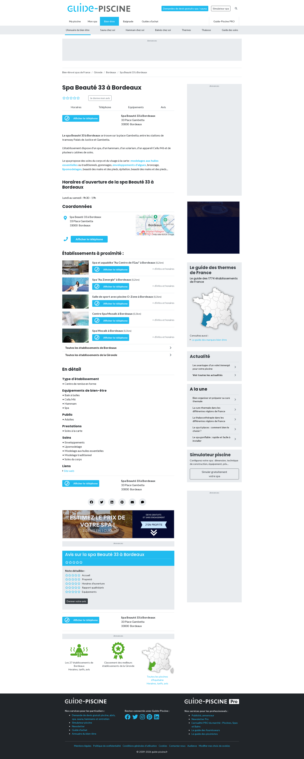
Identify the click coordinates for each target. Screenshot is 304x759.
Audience (192, 745)
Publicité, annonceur (203, 715)
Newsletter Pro (200, 719)
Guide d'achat (79, 729)
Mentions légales (82, 745)
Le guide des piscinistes (205, 733)
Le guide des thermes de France (213, 270)
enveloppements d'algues (129, 164)
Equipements (136, 107)
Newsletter (78, 726)
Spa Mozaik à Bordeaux (111, 330)
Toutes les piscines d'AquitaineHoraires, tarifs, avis (157, 680)
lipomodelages (72, 169)
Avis (163, 107)
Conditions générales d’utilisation (140, 745)
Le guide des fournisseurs (206, 730)
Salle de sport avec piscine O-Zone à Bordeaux (127, 296)
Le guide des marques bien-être (209, 339)
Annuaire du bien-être (84, 733)
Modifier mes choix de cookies (214, 745)
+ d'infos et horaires (163, 268)
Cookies (163, 745)
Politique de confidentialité (107, 745)
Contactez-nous (177, 745)
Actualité (200, 356)
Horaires (76, 107)
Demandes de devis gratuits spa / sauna (185, 8)
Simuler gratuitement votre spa (214, 474)
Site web (68, 470)
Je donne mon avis (100, 98)
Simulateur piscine (210, 455)
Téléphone (105, 107)
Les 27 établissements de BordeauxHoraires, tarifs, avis (79, 666)
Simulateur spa (221, 8)
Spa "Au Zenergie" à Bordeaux (116, 279)
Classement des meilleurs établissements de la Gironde (118, 664)
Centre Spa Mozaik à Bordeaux (116, 313)
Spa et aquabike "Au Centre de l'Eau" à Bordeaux (128, 262)
